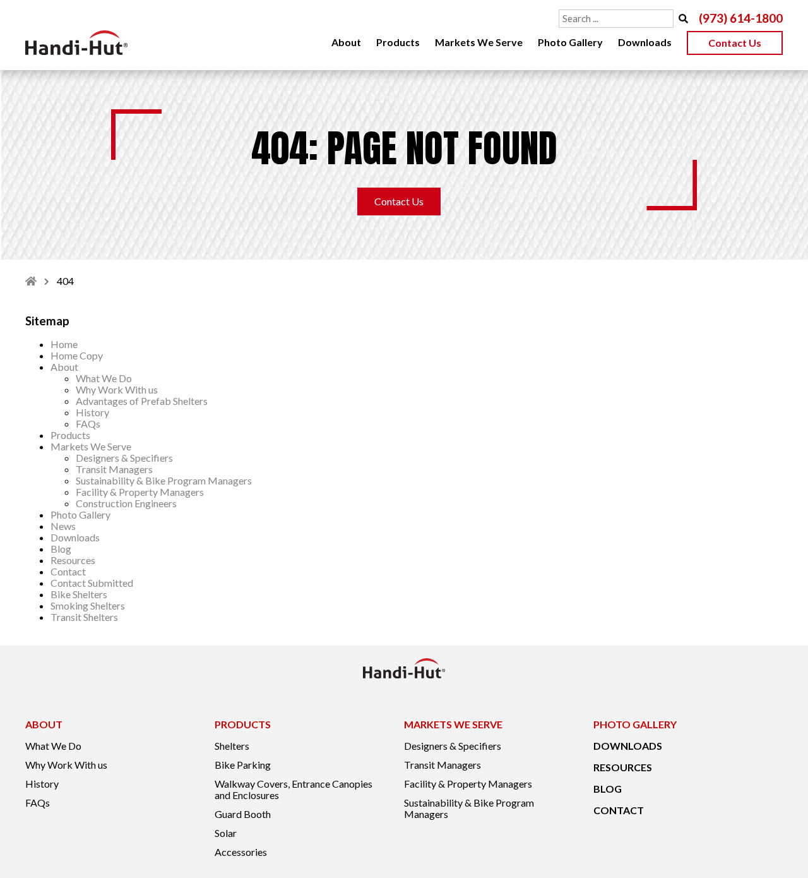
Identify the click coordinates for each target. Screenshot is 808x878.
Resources (72, 560)
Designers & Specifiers (124, 458)
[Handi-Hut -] (76, 42)
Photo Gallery (570, 42)
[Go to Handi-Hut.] (31, 281)
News (63, 526)
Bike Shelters (78, 594)
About (346, 42)
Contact (68, 571)
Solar (226, 833)
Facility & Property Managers (140, 492)
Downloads (645, 42)
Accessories (241, 852)
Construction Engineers (126, 503)
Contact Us (734, 43)
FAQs (88, 424)
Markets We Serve (479, 42)
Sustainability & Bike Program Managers (164, 480)
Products (398, 42)
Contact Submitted (91, 583)
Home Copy (76, 355)
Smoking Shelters (87, 605)
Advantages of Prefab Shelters (142, 401)
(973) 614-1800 (741, 18)
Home (64, 344)
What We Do (104, 378)
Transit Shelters (84, 617)
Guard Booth (243, 814)
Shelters (232, 746)
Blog (60, 549)
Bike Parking (243, 765)
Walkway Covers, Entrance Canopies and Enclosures (293, 789)
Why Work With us (117, 389)
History (92, 412)
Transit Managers (114, 469)
